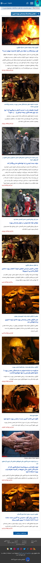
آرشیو (16, 541)
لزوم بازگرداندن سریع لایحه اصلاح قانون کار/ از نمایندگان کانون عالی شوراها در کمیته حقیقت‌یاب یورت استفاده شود (21, 469)
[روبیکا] (7, 549)
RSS (32, 542)
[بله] (10, 549)
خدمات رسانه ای (20, 544)
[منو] (31, 3)
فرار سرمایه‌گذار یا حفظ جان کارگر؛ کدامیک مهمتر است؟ (20, 51)
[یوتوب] (30, 549)
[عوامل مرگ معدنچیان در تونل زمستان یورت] (20, 203)
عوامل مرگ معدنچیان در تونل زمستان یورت (23, 223)
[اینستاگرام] (20, 549)
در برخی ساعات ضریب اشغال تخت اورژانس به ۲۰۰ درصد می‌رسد (16, 9)
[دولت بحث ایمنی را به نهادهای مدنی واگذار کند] (20, 141)
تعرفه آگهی (7, 541)
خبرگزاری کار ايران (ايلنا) (25, 553)
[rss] (33, 549)
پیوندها (24, 542)
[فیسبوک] (27, 549)
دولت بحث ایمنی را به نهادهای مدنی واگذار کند (22, 163)
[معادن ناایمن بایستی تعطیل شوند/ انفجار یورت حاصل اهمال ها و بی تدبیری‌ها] (20, 249)
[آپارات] (14, 549)
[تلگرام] (17, 549)
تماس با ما (34, 541)
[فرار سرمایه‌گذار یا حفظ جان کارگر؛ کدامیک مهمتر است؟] (20, 31)
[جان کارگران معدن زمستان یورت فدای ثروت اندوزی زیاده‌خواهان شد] (20, 300)
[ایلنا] (37, 3)
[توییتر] (24, 549)
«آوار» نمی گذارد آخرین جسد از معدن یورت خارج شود (21, 419)
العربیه (5, 3)
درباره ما (24, 541)
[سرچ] (27, 3)
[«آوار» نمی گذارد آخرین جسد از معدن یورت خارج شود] (20, 399)
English (10, 3)
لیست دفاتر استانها (13, 542)
